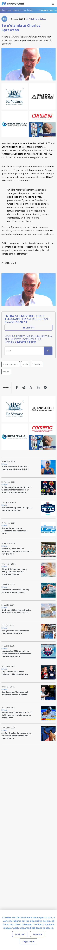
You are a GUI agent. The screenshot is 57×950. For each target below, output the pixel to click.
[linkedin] (38, 387)
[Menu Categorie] (53, 3)
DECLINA (37, 934)
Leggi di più (28, 941)
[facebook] (16, 387)
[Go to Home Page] (26, 19)
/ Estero (41, 19)
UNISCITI (29, 328)
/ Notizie (32, 19)
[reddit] (23, 387)
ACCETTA (19, 934)
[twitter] (31, 387)
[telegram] (45, 387)
